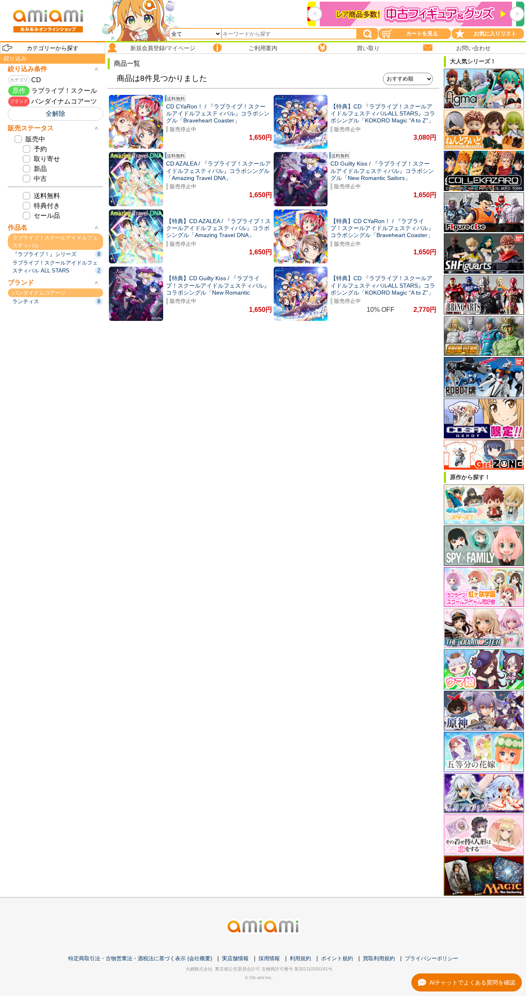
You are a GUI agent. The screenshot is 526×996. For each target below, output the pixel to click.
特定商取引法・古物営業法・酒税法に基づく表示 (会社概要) (140, 958)
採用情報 (269, 958)
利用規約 (300, 958)
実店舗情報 (235, 958)
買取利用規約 (379, 958)
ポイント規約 (337, 958)
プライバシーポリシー (431, 958)
